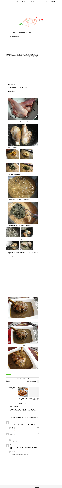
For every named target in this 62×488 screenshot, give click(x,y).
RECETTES (23, 1)
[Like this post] (24, 378)
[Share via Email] (28, 378)
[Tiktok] (55, 1)
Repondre (38, 427)
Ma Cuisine (16, 30)
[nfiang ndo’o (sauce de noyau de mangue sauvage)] (34, 392)
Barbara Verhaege (13, 433)
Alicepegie (14, 427)
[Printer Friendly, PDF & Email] (8, 374)
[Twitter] (51, 1)
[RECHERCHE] (49, 1)
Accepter (36, 487)
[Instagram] (52, 1)
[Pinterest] (53, 1)
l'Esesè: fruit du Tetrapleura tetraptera (16, 414)
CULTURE (31, 1)
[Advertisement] (31, 9)
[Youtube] (54, 1)
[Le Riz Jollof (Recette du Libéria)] (23, 392)
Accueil (17, 1)
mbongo (16, 54)
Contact (34, 1)
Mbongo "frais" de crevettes (14, 406)
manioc (9, 320)
